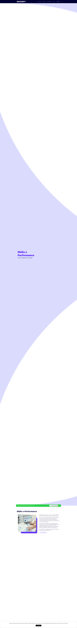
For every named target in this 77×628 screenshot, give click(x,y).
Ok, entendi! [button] (38, 625)
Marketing (39, 1)
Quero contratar (43, 532)
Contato (58, 1)
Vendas (43, 1)
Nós (54, 1)
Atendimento (49, 1)
